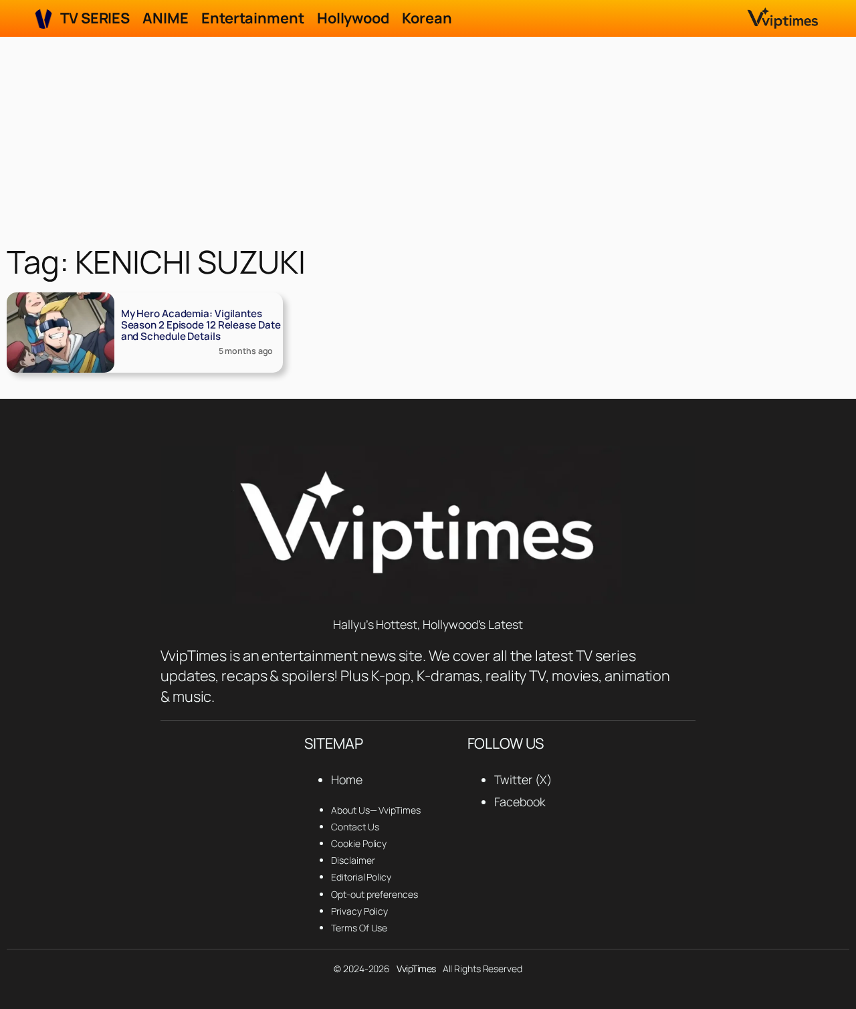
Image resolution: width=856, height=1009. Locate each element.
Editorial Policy (361, 876)
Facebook (520, 802)
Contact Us (355, 826)
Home (346, 779)
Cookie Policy (359, 843)
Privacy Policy (359, 911)
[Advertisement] (428, 137)
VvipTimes (416, 968)
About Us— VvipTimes (375, 810)
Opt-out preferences (374, 894)
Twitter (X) (523, 779)
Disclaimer (352, 860)
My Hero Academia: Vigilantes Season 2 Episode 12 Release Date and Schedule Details (201, 325)
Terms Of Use (359, 927)
